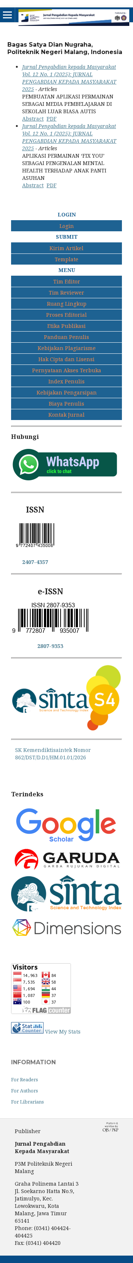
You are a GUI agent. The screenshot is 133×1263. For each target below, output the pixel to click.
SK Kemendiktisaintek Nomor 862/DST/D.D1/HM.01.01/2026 (53, 753)
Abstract (33, 118)
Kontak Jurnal (66, 414)
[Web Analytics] (27, 1031)
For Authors (24, 1090)
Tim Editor (66, 281)
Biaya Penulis (66, 403)
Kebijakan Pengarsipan (67, 392)
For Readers (24, 1079)
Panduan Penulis (66, 336)
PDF (52, 118)
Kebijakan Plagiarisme (67, 348)
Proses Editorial (66, 314)
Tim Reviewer (66, 292)
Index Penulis (66, 381)
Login (66, 225)
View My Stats (63, 1031)
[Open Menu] (7, 14)
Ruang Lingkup (66, 303)
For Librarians (27, 1101)
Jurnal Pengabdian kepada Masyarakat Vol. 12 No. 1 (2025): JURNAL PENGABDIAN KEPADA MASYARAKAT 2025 (69, 78)
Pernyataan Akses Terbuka (66, 370)
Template (66, 259)
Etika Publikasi (66, 325)
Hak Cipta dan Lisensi (66, 359)
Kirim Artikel (66, 248)
